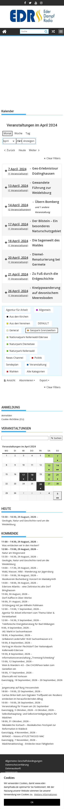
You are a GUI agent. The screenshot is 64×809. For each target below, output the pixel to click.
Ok (32, 802)
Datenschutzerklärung (17, 764)
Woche (18, 133)
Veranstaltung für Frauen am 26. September (25, 706)
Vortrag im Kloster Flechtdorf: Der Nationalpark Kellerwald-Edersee (27, 648)
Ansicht (10, 381)
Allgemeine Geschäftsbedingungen (23, 760)
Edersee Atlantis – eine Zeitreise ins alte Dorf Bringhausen (26, 588)
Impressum (11, 772)
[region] (32, 791)
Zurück (11, 150)
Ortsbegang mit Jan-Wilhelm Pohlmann (22, 605)
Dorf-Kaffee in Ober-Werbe (17, 597)
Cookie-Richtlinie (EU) (12, 419)
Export (43, 380)
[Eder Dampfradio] (4, 31)
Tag (27, 133)
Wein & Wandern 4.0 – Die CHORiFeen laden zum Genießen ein (28, 667)
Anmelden (6, 415)
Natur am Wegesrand (13, 552)
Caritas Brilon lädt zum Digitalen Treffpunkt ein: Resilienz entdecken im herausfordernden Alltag (32, 696)
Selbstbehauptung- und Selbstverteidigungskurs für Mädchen (29, 715)
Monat (7, 133)
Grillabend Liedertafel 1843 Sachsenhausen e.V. (27, 638)
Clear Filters (53, 158)
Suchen (55, 438)
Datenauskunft (13, 768)
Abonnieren (26, 380)
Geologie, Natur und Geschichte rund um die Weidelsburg (25, 522)
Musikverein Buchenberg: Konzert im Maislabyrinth (29, 579)
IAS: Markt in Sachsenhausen (17, 631)
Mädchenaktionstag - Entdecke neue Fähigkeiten (28, 743)
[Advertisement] (32, 70)
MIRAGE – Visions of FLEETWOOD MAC (23, 736)
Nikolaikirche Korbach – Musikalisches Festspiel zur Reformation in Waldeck (29, 726)
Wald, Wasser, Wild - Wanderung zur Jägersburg (27, 571)
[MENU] (61, 31)
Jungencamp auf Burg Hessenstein (20, 687)
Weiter (33, 150)
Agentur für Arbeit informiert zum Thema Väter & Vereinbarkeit (28, 614)
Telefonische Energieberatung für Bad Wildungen (28, 623)
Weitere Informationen (45, 794)
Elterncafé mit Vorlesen (14, 676)
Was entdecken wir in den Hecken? (20, 545)
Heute (22, 150)
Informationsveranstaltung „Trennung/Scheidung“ (28, 657)
